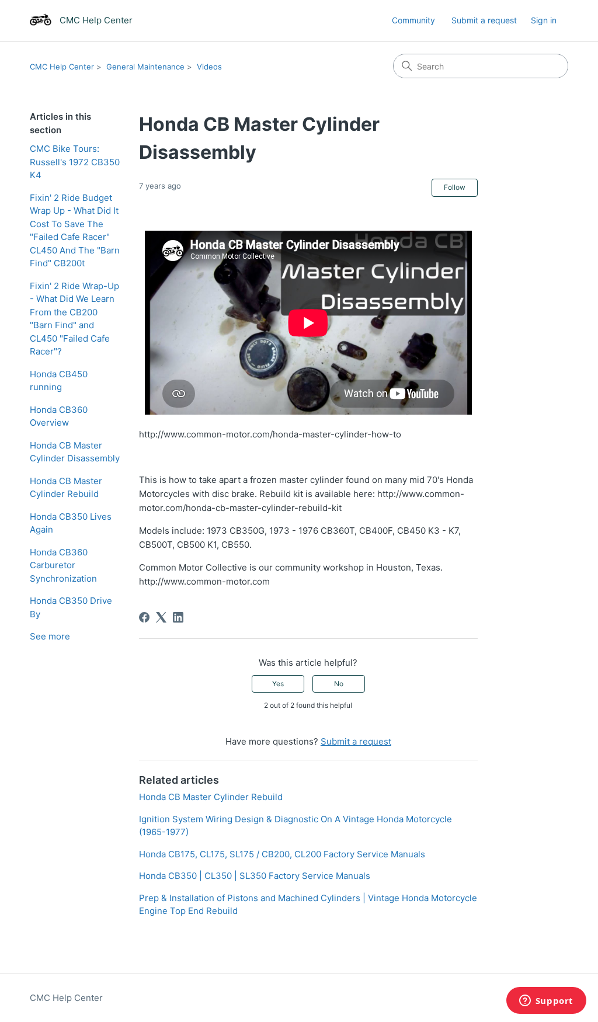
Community (413, 20)
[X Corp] (161, 617)
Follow (454, 187)
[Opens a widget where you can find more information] (546, 1001)
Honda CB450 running (59, 381)
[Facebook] (144, 617)
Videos (209, 66)
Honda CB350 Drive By (71, 607)
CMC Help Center (62, 66)
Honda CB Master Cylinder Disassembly (75, 452)
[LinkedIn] (178, 617)
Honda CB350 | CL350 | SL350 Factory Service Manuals (254, 875)
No (338, 683)
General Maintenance (145, 66)
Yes (278, 683)
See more (50, 636)
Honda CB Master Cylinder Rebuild (66, 487)
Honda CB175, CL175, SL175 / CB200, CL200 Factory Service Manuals (282, 854)
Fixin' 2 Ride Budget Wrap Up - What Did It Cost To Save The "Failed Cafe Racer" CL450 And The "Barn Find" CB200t (75, 230)
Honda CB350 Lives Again (71, 523)
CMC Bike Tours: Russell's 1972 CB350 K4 (75, 161)
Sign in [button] (544, 20)
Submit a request (484, 20)
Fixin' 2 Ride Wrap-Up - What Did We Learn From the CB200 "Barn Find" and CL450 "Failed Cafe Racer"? (74, 318)
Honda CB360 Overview (59, 416)
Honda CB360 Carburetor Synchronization (63, 565)
